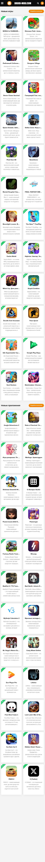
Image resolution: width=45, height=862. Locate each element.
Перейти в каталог (36, 11)
